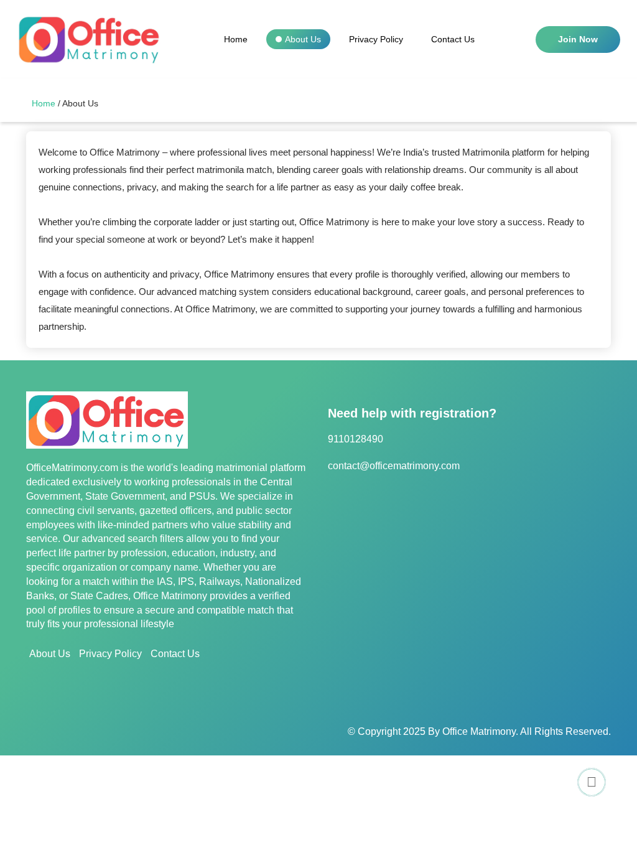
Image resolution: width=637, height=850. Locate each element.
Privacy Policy (376, 39)
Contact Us (453, 39)
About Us (303, 39)
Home (236, 39)
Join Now (578, 39)
